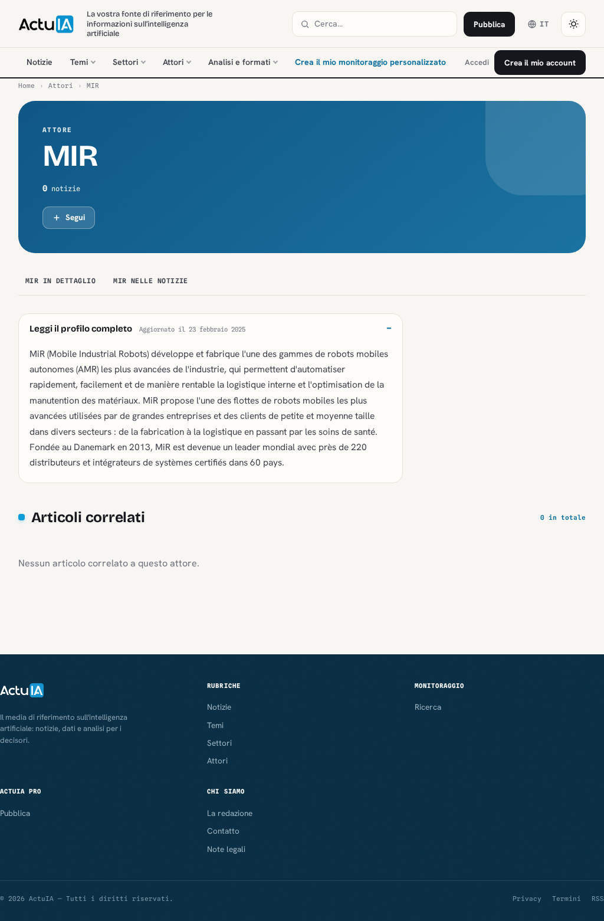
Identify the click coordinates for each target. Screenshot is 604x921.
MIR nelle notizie (150, 281)
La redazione (229, 813)
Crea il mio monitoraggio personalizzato (370, 62)
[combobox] (381, 24)
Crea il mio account (540, 62)
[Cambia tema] (573, 24)
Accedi (477, 62)
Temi (79, 62)
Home (26, 85)
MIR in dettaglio (60, 281)
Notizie (39, 62)
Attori (173, 62)
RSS (598, 898)
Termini (566, 898)
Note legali (226, 849)
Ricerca (428, 707)
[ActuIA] (46, 24)
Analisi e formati (239, 62)
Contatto (223, 830)
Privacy (527, 898)
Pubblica (489, 24)
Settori (125, 62)
